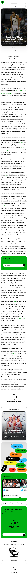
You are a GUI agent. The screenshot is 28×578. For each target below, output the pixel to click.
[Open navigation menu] (25, 2)
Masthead (14, 503)
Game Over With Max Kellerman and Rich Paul (10, 495)
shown (6, 206)
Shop (22, 503)
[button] (14, 2)
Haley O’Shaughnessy (14, 56)
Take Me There (14, 560)
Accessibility (14, 569)
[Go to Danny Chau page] (5, 437)
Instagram (13, 572)
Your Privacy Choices (19, 567)
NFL (24, 6)
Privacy (12, 567)
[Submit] (24, 265)
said (6, 175)
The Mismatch (24, 495)
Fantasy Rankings (12, 6)
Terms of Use (7, 567)
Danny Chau (10, 436)
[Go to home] (2, 2)
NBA (19, 6)
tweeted (21, 142)
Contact (5, 503)
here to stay (22, 318)
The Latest (4, 6)
